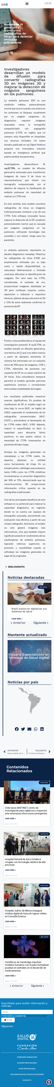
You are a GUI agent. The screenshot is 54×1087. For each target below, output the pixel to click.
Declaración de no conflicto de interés (27, 1074)
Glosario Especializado (27, 1063)
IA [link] (21, 352)
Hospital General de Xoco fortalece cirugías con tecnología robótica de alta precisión (25, 862)
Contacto (27, 1080)
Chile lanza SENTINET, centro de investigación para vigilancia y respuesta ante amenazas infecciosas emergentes (26, 810)
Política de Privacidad (36, 1015)
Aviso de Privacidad (27, 1069)
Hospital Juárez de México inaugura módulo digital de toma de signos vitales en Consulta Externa (26, 913)
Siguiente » (40, 622)
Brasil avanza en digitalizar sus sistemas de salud (29, 610)
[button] (27, 3)
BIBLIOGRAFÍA (16, 566)
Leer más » (17, 619)
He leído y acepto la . (25, 1015)
